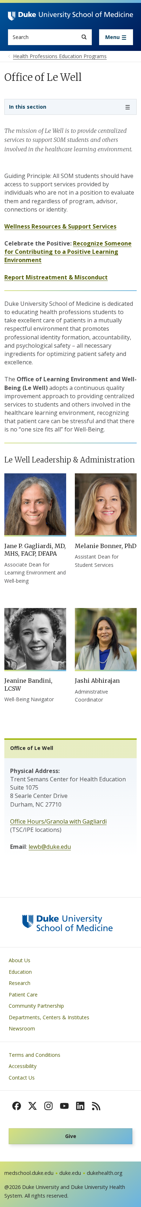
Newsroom (22, 1028)
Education (20, 971)
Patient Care (23, 994)
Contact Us (22, 1077)
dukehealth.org (105, 1172)
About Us (19, 960)
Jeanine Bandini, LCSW (28, 684)
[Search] (84, 37)
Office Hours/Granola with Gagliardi (58, 821)
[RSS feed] (96, 1106)
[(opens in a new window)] (17, 1106)
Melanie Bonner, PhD (105, 546)
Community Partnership (36, 1005)
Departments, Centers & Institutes (49, 1017)
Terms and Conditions (34, 1054)
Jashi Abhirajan (97, 680)
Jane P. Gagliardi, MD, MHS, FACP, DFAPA (35, 549)
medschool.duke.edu (29, 1172)
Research (19, 983)
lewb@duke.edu (50, 847)
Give (70, 1136)
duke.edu (70, 1172)
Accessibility (23, 1066)
